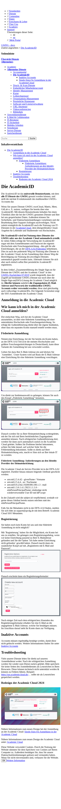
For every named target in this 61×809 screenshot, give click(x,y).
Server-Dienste (14, 130)
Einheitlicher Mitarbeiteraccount (28, 88)
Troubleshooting (20, 176)
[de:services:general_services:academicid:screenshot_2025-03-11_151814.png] (30, 428)
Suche (32, 138)
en (14, 37)
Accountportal (19, 72)
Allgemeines (7, 62)
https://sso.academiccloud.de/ (14, 674)
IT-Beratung (13, 120)
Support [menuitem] (11, 29)
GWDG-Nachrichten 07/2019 (15, 275)
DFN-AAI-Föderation (35, 249)
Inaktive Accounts (27, 77)
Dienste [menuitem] (12, 13)
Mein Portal (14, 40)
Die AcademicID (29, 48)
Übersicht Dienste (10, 59)
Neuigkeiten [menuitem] (14, 11)
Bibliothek (18, 112)
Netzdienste (12, 128)
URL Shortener (20, 106)
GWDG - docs (8, 45)
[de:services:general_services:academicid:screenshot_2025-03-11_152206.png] (30, 390)
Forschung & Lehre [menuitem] (18, 21)
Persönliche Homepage (24, 101)
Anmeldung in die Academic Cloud (29, 152)
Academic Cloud (15, 742)
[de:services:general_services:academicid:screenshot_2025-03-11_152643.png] (30, 571)
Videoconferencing (22, 109)
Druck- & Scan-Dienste (24, 85)
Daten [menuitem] (12, 19)
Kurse (16, 93)
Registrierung (25, 171)
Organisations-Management (26, 98)
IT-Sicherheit (13, 122)
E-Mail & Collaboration (18, 117)
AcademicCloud (23, 228)
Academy (11, 67)
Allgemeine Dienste (16, 69)
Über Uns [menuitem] (13, 24)
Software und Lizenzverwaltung (28, 104)
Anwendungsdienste (16, 114)
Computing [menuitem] (14, 16)
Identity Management (23, 90)
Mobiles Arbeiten (15, 125)
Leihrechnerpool (20, 96)
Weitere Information (15, 760)
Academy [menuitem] (13, 27)
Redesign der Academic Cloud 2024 (36, 179)
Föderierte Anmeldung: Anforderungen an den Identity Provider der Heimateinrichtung (39, 166)
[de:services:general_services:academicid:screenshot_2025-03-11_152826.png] (30, 615)
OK (3, 760)
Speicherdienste (14, 133)
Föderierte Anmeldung (29, 160)
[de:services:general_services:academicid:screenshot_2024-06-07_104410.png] (30, 724)
